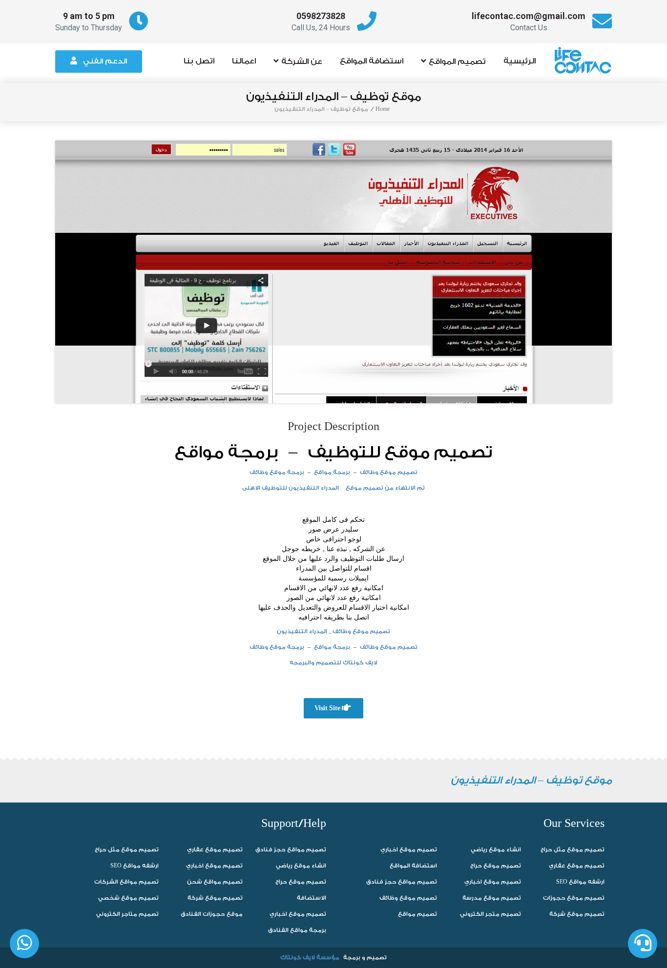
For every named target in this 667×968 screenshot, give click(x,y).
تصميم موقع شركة (215, 898)
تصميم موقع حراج (300, 882)
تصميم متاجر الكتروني (127, 914)
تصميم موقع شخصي (128, 898)
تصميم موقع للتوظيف (400, 452)
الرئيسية (519, 61)
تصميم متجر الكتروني (490, 914)
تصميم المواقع (457, 61)
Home (382, 109)
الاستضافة (311, 898)
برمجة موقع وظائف (277, 472)
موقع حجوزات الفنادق (212, 914)
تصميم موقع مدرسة (491, 898)
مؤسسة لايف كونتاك (309, 957)
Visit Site (328, 708)
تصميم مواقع (417, 914)
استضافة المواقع (371, 61)
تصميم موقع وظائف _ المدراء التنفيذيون (333, 631)
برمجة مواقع (226, 452)
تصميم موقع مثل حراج (127, 849)
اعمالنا (244, 61)
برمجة (351, 957)
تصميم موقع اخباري (214, 866)
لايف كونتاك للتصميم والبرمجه (333, 662)
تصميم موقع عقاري (215, 849)
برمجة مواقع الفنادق (297, 930)
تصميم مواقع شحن (215, 882)
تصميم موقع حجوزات (573, 898)
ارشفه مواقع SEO (134, 866)
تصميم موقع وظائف (388, 472)
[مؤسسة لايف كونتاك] (586, 55)
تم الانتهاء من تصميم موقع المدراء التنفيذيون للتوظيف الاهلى (333, 488)
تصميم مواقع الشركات (126, 882)
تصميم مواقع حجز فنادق (290, 849)
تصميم (377, 957)
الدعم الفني (105, 61)
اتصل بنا (199, 61)
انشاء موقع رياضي (301, 866)
